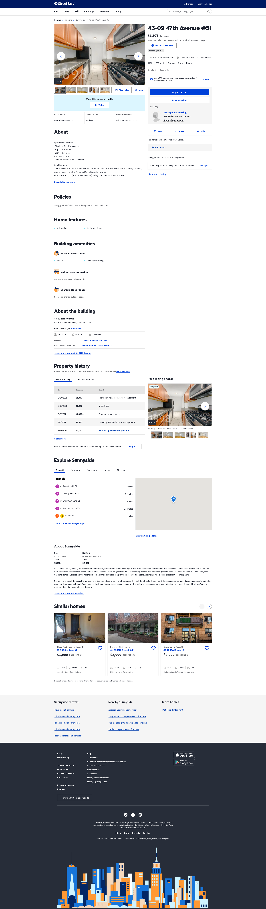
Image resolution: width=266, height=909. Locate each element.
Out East (147, 833)
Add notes (160, 147)
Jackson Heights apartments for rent (128, 722)
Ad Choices (92, 774)
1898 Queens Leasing (175, 112)
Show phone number (174, 120)
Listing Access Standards (98, 778)
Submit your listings (67, 765)
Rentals (57, 19)
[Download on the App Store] (184, 755)
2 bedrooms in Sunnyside (67, 722)
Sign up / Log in (205, 3)
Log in (132, 446)
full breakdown (123, 371)
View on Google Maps (146, 535)
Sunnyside (80, 19)
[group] (79, 644)
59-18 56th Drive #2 (67, 649)
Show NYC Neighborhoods (74, 797)
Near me (61, 789)
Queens (68, 19)
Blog (118, 11)
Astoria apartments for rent (123, 709)
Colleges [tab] (92, 470)
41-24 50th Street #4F (121, 649)
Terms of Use (92, 757)
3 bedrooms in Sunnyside (67, 729)
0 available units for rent (94, 340)
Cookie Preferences (95, 766)
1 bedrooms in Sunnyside (67, 716)
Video (101, 105)
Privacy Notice (93, 770)
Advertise (188, 3)
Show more (60, 438)
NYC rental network (66, 773)
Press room (62, 777)
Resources (105, 11)
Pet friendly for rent (172, 709)
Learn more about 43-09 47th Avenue (72, 353)
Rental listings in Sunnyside (68, 735)
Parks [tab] (107, 470)
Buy (67, 11)
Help (89, 753)
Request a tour (179, 92)
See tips (204, 165)
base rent (74, 654)
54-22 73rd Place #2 (173, 649)
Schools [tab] (75, 470)
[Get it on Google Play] (184, 762)
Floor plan (124, 90)
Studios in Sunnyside (65, 709)
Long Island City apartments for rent (127, 716)
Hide (203, 131)
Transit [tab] (59, 470)
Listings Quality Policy (97, 782)
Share (181, 131)
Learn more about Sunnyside (69, 593)
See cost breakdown (164, 45)
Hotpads (136, 833)
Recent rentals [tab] (86, 379)
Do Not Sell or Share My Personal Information (106, 762)
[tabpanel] (99, 413)
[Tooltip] (178, 57)
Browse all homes (65, 785)
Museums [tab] (122, 470)
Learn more (204, 79)
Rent (56, 11)
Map (141, 90)
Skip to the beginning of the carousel (133, 679)
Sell (77, 11)
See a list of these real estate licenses (144, 825)
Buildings (89, 11)
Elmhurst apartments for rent (124, 729)
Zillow (118, 833)
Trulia (126, 833)
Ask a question (179, 100)
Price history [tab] (63, 379)
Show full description (65, 182)
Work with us (63, 769)
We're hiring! (63, 757)
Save (160, 131)
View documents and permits (97, 345)
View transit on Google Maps (70, 523)
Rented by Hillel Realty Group (114, 430)
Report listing (159, 174)
